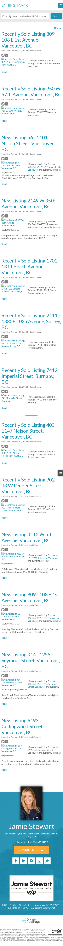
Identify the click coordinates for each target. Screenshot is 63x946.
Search (56, 16)
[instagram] (39, 860)
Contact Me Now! (31, 850)
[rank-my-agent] (47, 860)
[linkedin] (23, 860)
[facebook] (15, 860)
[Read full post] (13, 62)
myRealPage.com (31, 922)
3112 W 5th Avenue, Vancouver (43, 557)
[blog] (31, 860)
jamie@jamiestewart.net (43, 907)
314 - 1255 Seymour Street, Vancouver (42, 685)
